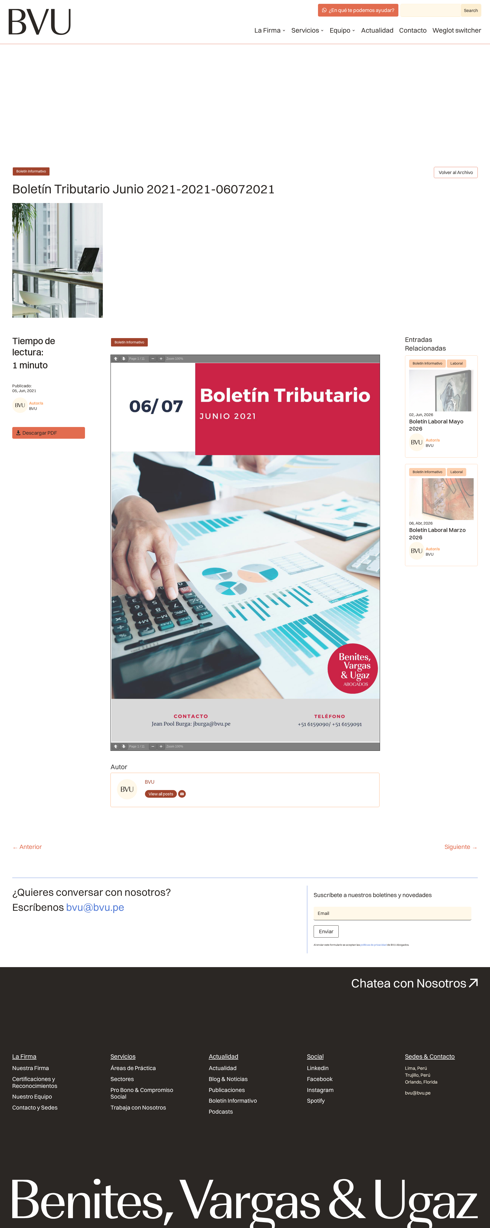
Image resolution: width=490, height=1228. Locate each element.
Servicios (305, 30)
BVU (33, 408)
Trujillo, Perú (417, 1075)
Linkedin (318, 1068)
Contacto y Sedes (35, 1107)
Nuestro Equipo (32, 1096)
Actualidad (377, 30)
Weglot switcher (456, 30)
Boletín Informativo (31, 171)
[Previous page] (115, 359)
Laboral (456, 363)
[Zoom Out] (153, 359)
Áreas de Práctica (133, 1068)
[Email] (182, 794)
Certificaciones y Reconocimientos (34, 1082)
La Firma (267, 30)
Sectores (122, 1079)
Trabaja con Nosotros (138, 1107)
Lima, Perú (416, 1068)
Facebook (320, 1079)
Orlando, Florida (421, 1082)
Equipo (340, 30)
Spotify (316, 1100)
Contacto (413, 30)
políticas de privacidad (373, 944)
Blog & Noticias (228, 1079)
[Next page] (124, 359)
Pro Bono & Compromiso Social (142, 1093)
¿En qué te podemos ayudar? (361, 10)
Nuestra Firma (30, 1068)
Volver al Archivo (456, 172)
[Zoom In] (161, 359)
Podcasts (221, 1111)
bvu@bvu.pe (95, 907)
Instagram (320, 1090)
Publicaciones (227, 1090)
